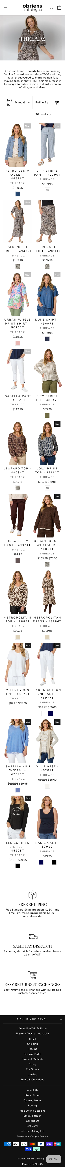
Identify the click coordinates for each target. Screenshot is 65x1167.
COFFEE (17, 560)
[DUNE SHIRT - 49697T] (47, 294)
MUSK (17, 342)
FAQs (32, 1038)
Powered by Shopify (32, 1164)
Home (31, 31)
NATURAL (17, 636)
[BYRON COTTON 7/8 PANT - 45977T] (47, 664)
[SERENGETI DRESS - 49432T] (17, 221)
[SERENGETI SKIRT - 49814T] (47, 221)
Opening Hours (32, 1100)
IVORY (47, 785)
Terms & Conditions (32, 1079)
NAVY (50, 713)
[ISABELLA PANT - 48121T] (17, 370)
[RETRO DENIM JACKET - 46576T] (17, 145)
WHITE (17, 415)
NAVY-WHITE (47, 190)
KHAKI (47, 415)
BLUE (17, 789)
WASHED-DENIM (17, 194)
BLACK (17, 866)
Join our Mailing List (33, 1131)
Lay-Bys (32, 1074)
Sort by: (15, 103)
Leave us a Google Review (32, 1136)
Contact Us (32, 1121)
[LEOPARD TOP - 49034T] (17, 443)
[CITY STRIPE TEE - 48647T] (47, 370)
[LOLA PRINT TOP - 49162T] (47, 443)
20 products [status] (43, 114)
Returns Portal (32, 1054)
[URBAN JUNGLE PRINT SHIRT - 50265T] (17, 294)
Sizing (32, 1064)
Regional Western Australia (32, 1033)
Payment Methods (32, 1059)
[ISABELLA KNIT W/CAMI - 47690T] (17, 741)
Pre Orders (32, 1069)
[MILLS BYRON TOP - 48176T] (17, 664)
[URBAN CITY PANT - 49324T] (17, 515)
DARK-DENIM (47, 339)
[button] (59, 8)
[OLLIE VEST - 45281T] (47, 741)
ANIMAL (17, 266)
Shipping (32, 1044)
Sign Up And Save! (31, 1019)
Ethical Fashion (32, 1116)
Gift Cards (33, 1126)
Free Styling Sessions (33, 1110)
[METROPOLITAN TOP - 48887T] (17, 592)
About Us (32, 1090)
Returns (32, 1049)
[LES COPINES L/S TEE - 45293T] (17, 817)
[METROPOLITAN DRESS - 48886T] (47, 592)
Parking (32, 1105)
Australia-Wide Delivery (32, 1028)
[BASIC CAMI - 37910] (47, 817)
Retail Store (32, 1095)
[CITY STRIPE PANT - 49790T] (47, 145)
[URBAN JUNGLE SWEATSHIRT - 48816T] (47, 515)
